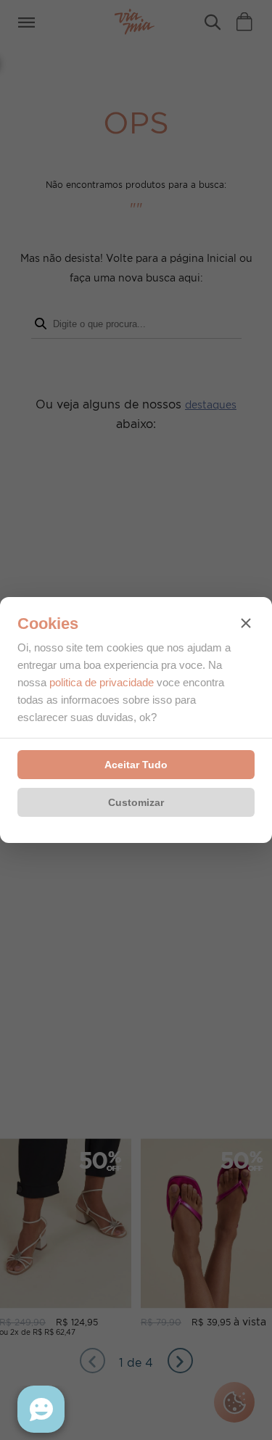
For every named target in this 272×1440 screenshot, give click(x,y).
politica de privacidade (101, 682)
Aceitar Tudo (136, 764)
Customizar (136, 802)
